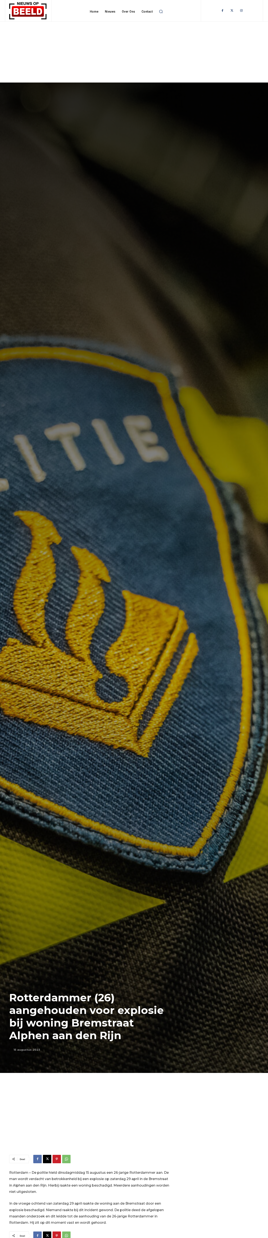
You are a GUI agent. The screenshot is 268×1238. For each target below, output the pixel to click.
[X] (47, 1159)
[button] (161, 12)
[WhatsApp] (66, 1159)
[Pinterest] (57, 1159)
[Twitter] (232, 10)
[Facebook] (222, 10)
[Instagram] (241, 10)
